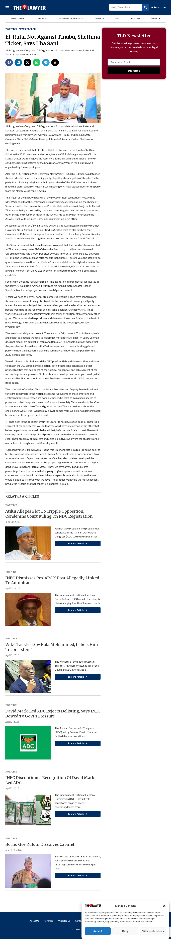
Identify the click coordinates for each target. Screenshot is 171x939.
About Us (34, 920)
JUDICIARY (135, 18)
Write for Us (64, 920)
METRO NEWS (17, 18)
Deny (125, 931)
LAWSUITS (99, 18)
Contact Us (80, 920)
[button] (164, 905)
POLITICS (11, 29)
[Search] (145, 7)
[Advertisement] (134, 111)
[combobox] (125, 7)
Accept (97, 931)
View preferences (153, 931)
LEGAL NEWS (42, 18)
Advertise (48, 920)
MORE (154, 18)
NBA (117, 18)
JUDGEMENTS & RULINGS (71, 18)
